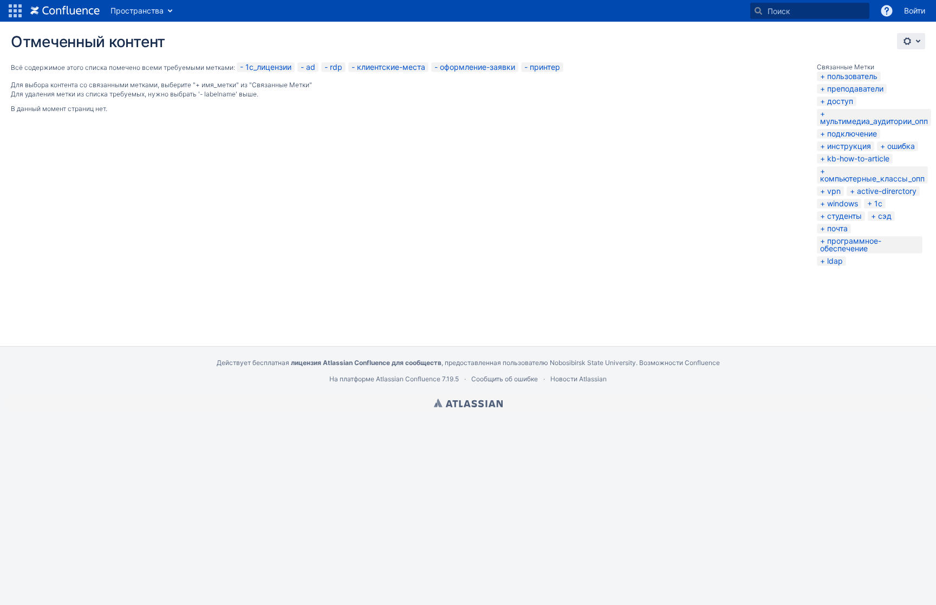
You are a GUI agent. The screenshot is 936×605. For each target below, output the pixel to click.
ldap (835, 260)
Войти (914, 10)
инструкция (849, 146)
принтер (545, 66)
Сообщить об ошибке (504, 379)
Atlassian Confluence (408, 379)
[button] (15, 11)
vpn (834, 191)
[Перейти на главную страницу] (65, 11)
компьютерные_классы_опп (872, 178)
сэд (885, 215)
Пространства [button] (137, 10)
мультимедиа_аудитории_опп (874, 121)
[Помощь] (887, 11)
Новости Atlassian (578, 379)
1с (878, 203)
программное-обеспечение (850, 244)
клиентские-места (391, 66)
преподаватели (855, 88)
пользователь (852, 76)
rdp (336, 66)
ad (310, 66)
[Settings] (911, 41)
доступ (840, 101)
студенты (844, 215)
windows (842, 203)
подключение (852, 133)
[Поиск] (758, 10)
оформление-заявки (477, 66)
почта (837, 228)
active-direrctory (886, 191)
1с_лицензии (268, 66)
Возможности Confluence (679, 363)
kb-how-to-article (858, 158)
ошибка (901, 146)
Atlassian (468, 403)
